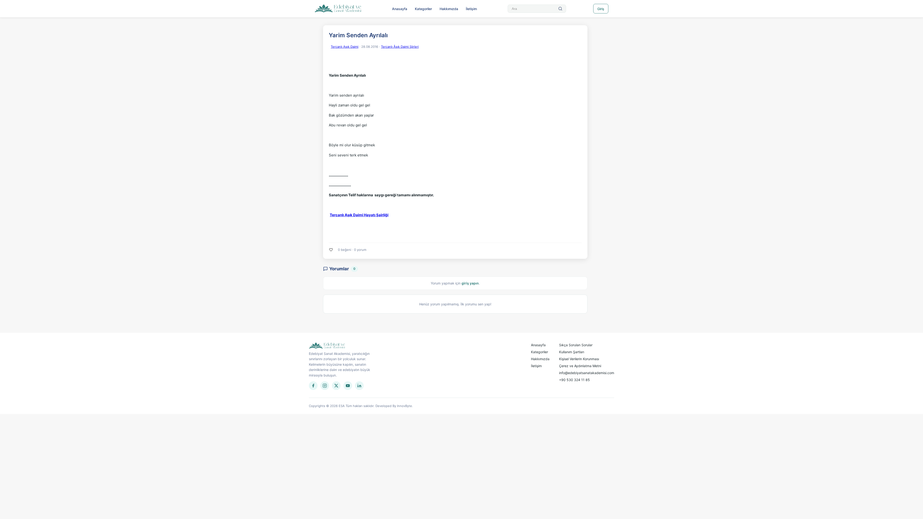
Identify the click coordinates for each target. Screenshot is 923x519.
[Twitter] (336, 385)
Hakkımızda (449, 9)
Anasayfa (399, 9)
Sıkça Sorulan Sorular (575, 345)
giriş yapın (470, 283)
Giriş (600, 9)
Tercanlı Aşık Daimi (344, 47)
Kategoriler (423, 9)
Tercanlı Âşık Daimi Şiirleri (400, 47)
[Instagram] (324, 385)
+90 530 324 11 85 (574, 380)
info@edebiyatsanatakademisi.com (586, 373)
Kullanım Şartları (571, 352)
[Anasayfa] (338, 8)
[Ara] (560, 8)
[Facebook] (313, 385)
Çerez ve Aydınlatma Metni (580, 366)
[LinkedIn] (359, 385)
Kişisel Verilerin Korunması (579, 359)
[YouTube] (347, 385)
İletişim (471, 9)
